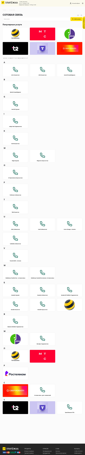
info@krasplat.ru (78, 453)
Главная (4, 10)
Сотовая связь (12, 10)
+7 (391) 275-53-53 (23, 1)
